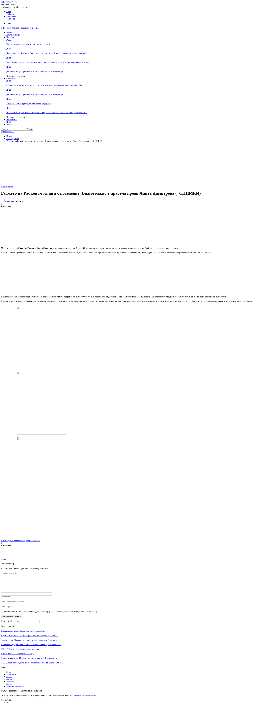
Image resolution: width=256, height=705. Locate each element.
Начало (9, 32)
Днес (8, 39)
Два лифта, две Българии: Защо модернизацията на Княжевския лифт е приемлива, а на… (47, 53)
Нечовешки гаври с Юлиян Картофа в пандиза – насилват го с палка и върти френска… (46, 112)
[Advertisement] (128, 163)
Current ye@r (7, 621)
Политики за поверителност (15, 686)
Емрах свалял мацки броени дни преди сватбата (28, 44)
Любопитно (11, 119)
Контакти (9, 684)
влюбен (21, 540)
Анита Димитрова (9, 540)
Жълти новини (13, 35)
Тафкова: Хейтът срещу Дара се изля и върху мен (28, 103)
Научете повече (88, 695)
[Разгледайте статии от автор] (6, 556)
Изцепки (10, 37)
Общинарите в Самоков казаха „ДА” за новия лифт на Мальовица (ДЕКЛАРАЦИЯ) (44, 85)
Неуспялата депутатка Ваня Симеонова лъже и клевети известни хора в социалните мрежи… (49, 62)
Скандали (10, 78)
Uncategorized (7, 187)
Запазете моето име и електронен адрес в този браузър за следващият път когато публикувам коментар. (51, 611)
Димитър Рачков (32, 540)
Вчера (9, 124)
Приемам (77, 695)
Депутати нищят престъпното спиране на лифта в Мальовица (34, 71)
